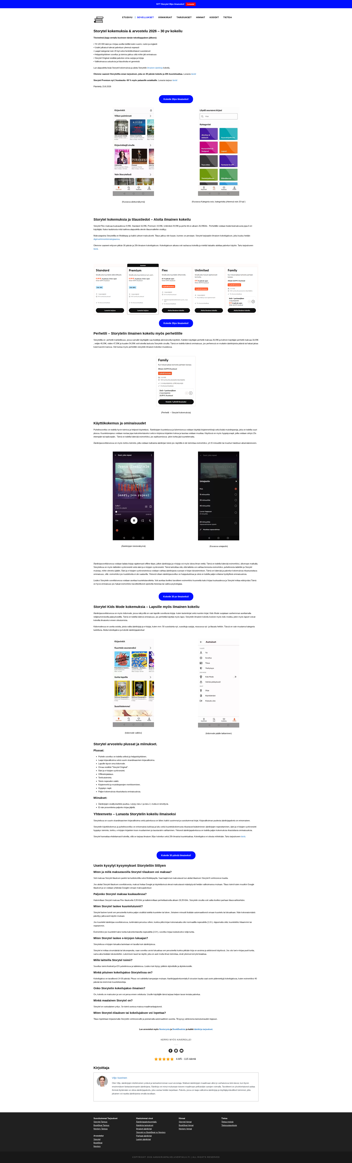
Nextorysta (164, 1029)
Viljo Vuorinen (119, 1078)
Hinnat (200, 17)
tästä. (96, 249)
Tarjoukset (184, 17)
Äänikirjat (165, 17)
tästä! (193, 74)
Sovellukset (145, 17)
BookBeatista (178, 1029)
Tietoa (227, 17)
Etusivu (127, 17)
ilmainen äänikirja (155, 68)
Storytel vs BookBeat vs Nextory (151, 1132)
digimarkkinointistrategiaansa (106, 239)
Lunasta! (190, 4)
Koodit (214, 17)
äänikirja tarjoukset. (203, 1029)
